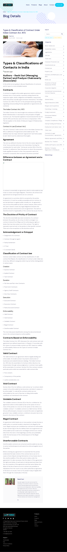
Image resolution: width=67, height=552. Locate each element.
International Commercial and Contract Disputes (53, 92)
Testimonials (6, 540)
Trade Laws (48, 58)
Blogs (40, 5)
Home (28, 5)
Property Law (48, 71)
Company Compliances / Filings (53, 120)
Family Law (48, 80)
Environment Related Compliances (50, 116)
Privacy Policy (6, 545)
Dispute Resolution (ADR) (52, 102)
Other (46, 96)
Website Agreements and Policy (53, 138)
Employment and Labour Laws (53, 127)
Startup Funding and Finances (53, 124)
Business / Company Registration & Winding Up (52, 149)
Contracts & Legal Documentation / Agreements (53, 134)
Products (34, 5)
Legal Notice (48, 52)
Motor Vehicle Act (50, 46)
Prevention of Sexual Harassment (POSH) (50, 84)
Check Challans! (57, 37)
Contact (52, 5)
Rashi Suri (20, 479)
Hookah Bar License (50, 49)
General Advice (49, 99)
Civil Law (47, 55)
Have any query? (49, 37)
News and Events (38, 522)
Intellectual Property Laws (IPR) (53, 145)
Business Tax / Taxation (51, 141)
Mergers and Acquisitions (52, 106)
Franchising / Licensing (51, 109)
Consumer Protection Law (52, 62)
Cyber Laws (48, 130)
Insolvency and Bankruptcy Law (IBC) (53, 75)
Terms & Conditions (7, 543)
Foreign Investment (50, 112)
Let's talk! (60, 5)
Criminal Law (48, 68)
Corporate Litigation (50, 88)
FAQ (4, 542)
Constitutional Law (50, 65)
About (46, 5)
